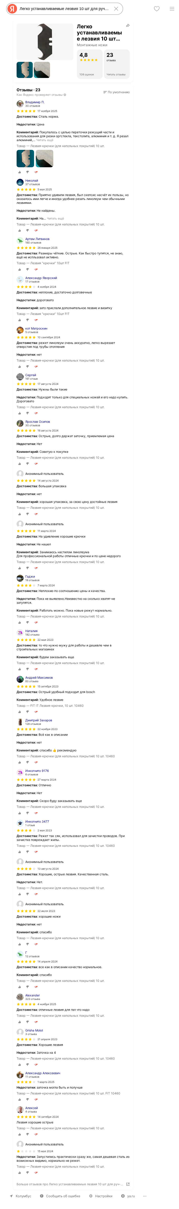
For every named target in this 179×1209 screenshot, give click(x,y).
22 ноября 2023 (48, 729)
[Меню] (172, 8)
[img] (26, 111)
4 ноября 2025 (47, 1004)
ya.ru (131, 1196)
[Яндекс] (12, 9)
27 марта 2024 (47, 779)
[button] (25, 70)
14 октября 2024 (48, 1116)
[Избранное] (157, 9)
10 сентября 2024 (49, 337)
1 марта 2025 (46, 1082)
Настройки (103, 1196)
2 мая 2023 (45, 830)
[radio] (20, 172)
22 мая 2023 (45, 639)
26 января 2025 (47, 247)
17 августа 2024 (48, 384)
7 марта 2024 (46, 585)
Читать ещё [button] (44, 140)
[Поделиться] (128, 25)
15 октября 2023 (48, 686)
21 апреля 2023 (47, 1039)
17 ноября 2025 (47, 111)
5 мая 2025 (45, 189)
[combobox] (63, 8)
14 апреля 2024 (48, 961)
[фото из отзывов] (25, 159)
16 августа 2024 (48, 430)
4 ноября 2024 (47, 286)
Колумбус (23, 1196)
